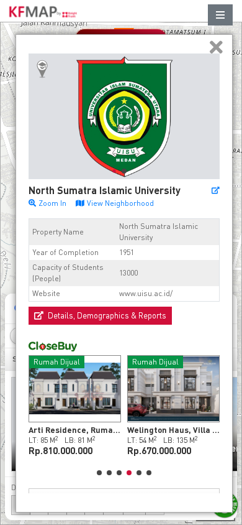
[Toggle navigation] (220, 15)
